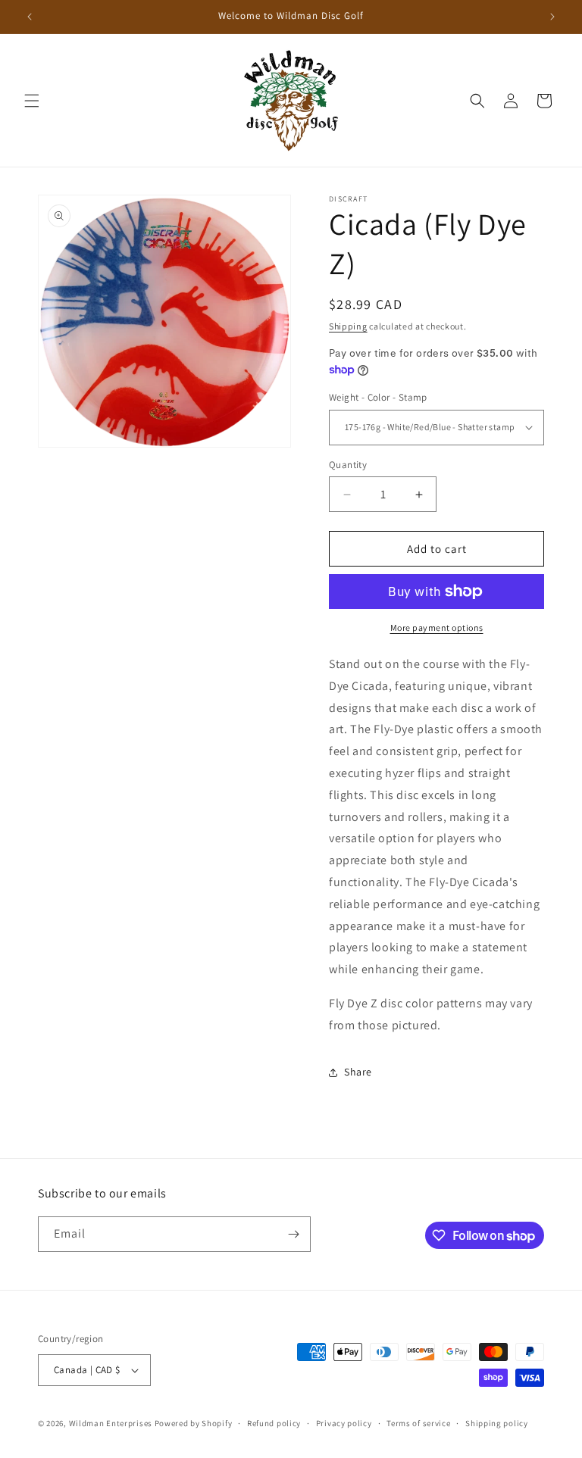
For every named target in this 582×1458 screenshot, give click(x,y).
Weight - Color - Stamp (378, 397)
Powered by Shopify (194, 1423)
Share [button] (358, 1072)
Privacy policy (344, 1423)
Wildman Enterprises (110, 1423)
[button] (31, 100)
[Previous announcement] (29, 16)
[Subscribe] (293, 1234)
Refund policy (274, 1423)
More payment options (436, 627)
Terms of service (418, 1423)
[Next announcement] (552, 16)
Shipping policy (496, 1423)
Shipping (348, 326)
